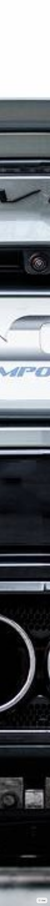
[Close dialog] (46, 3)
